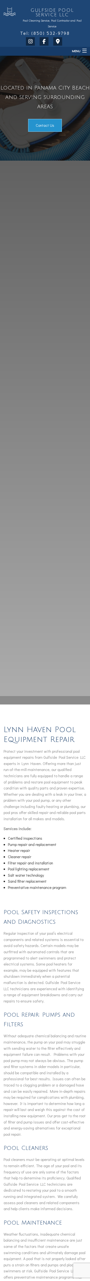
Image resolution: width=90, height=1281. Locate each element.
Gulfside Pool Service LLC (52, 12)
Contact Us (45, 125)
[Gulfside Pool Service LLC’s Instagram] (31, 41)
